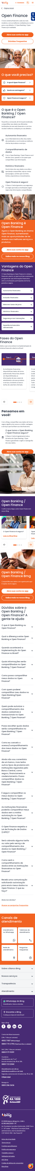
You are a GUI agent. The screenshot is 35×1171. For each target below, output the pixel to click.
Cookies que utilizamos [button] (9, 1146)
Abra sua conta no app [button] (17, 34)
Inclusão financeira (10, 297)
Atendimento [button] (8, 991)
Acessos (20, 3)
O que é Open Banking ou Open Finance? (14, 626)
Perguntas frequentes (23, 948)
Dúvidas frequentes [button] (17, 41)
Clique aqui (6, 1077)
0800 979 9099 (8, 1052)
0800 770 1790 (16, 1044)
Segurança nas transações (14, 318)
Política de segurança (9, 1149)
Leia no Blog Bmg (10, 536)
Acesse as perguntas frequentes (15, 905)
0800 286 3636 (8, 1085)
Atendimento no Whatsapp (8, 931)
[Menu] (32, 2)
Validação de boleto (8, 1156)
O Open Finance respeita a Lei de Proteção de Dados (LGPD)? (14, 829)
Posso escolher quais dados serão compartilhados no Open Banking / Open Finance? (15, 730)
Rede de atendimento (8, 948)
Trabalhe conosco (8, 1153)
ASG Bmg (5, 1159)
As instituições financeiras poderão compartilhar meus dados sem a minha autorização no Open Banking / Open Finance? (15, 813)
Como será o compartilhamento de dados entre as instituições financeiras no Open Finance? (15, 866)
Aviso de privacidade (8, 1139)
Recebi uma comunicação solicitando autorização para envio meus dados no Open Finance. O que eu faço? (15, 885)
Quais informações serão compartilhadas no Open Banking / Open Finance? (14, 664)
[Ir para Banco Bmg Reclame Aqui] (11, 1105)
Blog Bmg (5, 1166)
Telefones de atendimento (24, 931)
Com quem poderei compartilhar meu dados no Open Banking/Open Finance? (15, 693)
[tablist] (17, 402)
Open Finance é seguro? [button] (17, 98)
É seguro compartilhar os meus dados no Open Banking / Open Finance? (14, 796)
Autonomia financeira (11, 290)
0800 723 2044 (8, 1064)
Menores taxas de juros (12, 304)
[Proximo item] (30, 402)
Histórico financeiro (11, 311)
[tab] (15, 402)
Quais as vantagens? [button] (16, 90)
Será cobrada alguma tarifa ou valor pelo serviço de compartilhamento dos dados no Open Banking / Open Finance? (15, 846)
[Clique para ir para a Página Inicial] (5, 2)
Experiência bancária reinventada (11, 326)
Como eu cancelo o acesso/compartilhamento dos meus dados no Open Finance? (15, 746)
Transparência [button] (9, 983)
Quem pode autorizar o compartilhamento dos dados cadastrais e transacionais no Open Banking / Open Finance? (13, 712)
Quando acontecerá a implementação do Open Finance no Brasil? (14, 650)
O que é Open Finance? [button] (16, 82)
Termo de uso (6, 1142)
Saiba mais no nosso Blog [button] (18, 256)
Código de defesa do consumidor (12, 1163)
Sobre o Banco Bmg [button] (11, 968)
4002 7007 (11, 1040)
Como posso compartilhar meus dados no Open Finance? (14, 678)
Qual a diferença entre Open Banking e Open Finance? (15, 638)
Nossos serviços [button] (9, 976)
